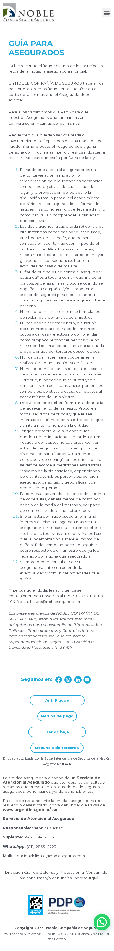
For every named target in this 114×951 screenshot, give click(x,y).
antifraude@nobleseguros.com (52, 601)
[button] (106, 12)
